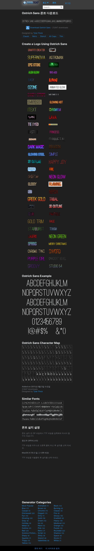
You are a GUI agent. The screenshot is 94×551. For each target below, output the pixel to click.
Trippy (26, 540)
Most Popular (27, 506)
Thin (61, 36)
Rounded (59, 530)
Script (42, 533)
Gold (41, 518)
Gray (25, 520)
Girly (41, 516)
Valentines (43, 540)
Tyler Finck (38, 33)
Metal (25, 525)
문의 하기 (38, 548)
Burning (58, 508)
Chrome (43, 510)
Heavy (58, 520)
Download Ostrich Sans (40, 27)
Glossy (58, 516)
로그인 (67, 3)
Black (58, 506)
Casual (26, 510)
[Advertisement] (11, 45)
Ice (40, 523)
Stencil (43, 36)
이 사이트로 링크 (52, 548)
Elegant (42, 513)
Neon (41, 525)
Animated (43, 506)
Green (42, 520)
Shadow (59, 533)
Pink (41, 528)
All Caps (52, 36)
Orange (58, 525)
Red (25, 530)
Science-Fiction (29, 533)
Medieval (59, 523)
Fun (25, 516)
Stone (57, 538)
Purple (58, 528)
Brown (42, 508)
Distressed (28, 513)
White (57, 540)
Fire (57, 513)
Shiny (41, 535)
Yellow (26, 543)
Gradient (59, 518)
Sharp (26, 535)
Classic (26, 36)
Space (58, 535)
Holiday (26, 523)
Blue (25, 508)
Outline (26, 528)
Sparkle (26, 538)
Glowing (27, 518)
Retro (34, 36)
